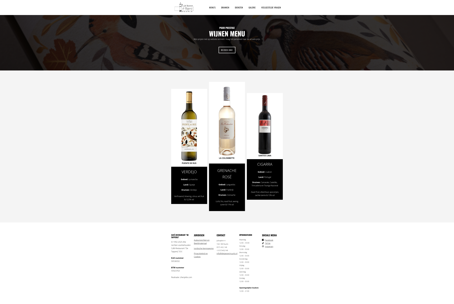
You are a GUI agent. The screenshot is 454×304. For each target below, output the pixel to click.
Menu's (212, 7)
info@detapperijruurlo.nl (227, 253)
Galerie (252, 7)
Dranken (225, 7)
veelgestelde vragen (271, 7)
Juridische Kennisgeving (204, 248)
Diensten (239, 7)
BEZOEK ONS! (227, 50)
